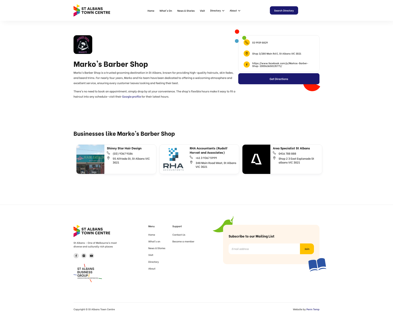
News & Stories (186, 10)
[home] (92, 10)
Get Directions (279, 79)
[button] (217, 10)
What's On (166, 10)
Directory (153, 261)
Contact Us (178, 234)
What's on (154, 241)
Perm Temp (312, 309)
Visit (202, 10)
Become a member (183, 241)
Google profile (131, 96)
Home (151, 10)
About (151, 268)
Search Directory (284, 10)
